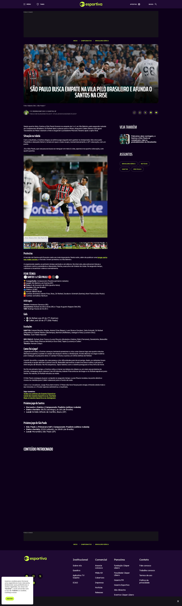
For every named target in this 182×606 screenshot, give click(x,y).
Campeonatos (86, 41)
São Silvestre (120, 590)
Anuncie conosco (99, 566)
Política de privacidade (144, 581)
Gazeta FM (119, 580)
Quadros (76, 570)
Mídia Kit (99, 573)
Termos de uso (145, 575)
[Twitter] (40, 576)
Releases (99, 592)
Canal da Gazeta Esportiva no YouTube (40, 396)
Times (41, 4)
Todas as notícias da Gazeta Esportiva (39, 394)
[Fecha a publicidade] (178, 601)
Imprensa (99, 582)
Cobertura (99, 577)
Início (75, 41)
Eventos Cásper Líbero (124, 595)
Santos (125, 169)
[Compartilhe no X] (145, 112)
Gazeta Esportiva (121, 585)
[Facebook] (26, 576)
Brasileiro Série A (102, 41)
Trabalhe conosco (147, 570)
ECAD (75, 582)
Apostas (133, 4)
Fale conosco (145, 565)
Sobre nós (77, 565)
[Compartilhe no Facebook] (151, 112)
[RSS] (33, 582)
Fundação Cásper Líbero (121, 566)
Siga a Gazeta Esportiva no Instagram (40, 398)
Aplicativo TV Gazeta (78, 576)
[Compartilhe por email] (156, 112)
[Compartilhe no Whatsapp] (140, 112)
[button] (105, 156)
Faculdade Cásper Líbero (122, 574)
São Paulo (137, 169)
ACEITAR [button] (10, 598)
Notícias (144, 164)
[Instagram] (33, 576)
